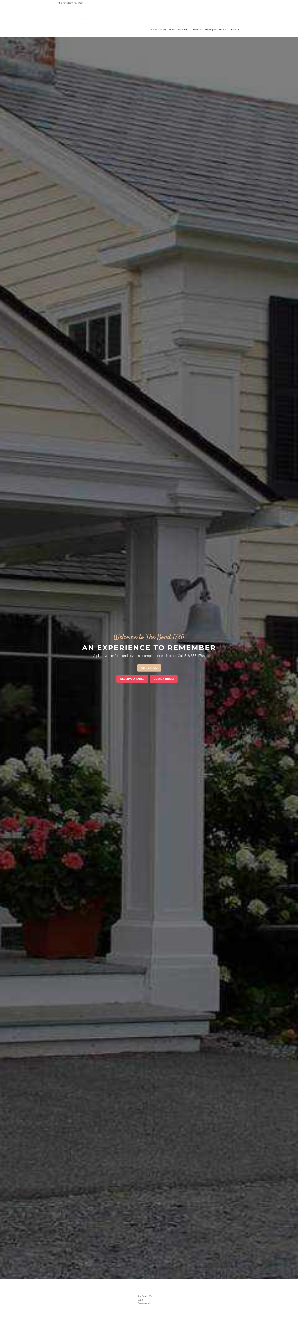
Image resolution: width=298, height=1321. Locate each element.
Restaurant (182, 29)
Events (196, 29)
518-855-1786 (194, 656)
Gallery (163, 29)
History (222, 29)
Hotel (171, 29)
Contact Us (234, 29)
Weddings (209, 29)
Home (154, 29)
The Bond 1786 (145, 1296)
